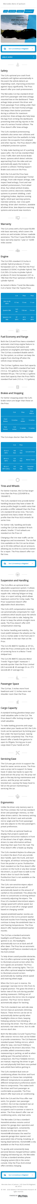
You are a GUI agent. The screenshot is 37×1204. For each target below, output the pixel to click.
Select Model (12, 11)
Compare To (20, 11)
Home (5, 11)
